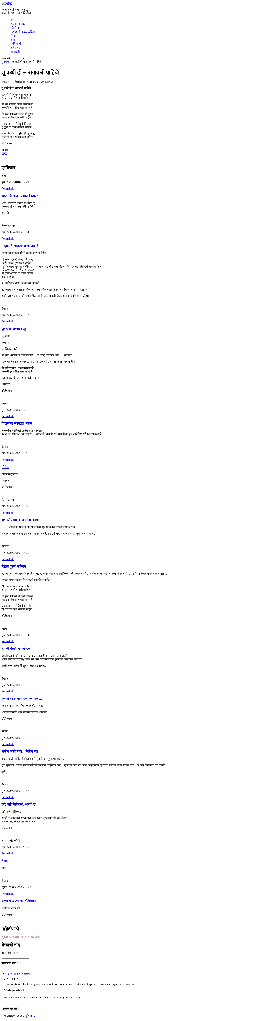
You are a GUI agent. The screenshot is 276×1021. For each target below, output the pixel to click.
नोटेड (5, 467)
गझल (4, 153)
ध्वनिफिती (16, 43)
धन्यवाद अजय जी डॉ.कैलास (19, 901)
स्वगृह (14, 19)
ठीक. (5, 861)
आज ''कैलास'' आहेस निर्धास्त (20, 196)
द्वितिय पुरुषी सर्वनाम (14, 566)
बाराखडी (15, 51)
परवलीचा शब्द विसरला (18, 973)
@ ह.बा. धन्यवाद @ (14, 329)
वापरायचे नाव (10, 952)
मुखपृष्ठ (5, 61)
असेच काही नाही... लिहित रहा (20, 751)
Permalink (8, 188)
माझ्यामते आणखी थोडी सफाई (20, 246)
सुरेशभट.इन (31, 1015)
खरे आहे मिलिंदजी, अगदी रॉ (18, 804)
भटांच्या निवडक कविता (23, 31)
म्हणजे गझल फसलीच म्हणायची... (22, 699)
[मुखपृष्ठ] (7, 3)
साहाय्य (14, 39)
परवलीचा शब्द (10, 963)
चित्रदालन (16, 35)
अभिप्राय (15, 47)
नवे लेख (15, 28)
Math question (14, 990)
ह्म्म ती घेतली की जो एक (16, 649)
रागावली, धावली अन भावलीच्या (20, 520)
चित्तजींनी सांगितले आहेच (17, 423)
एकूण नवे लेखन (19, 23)
